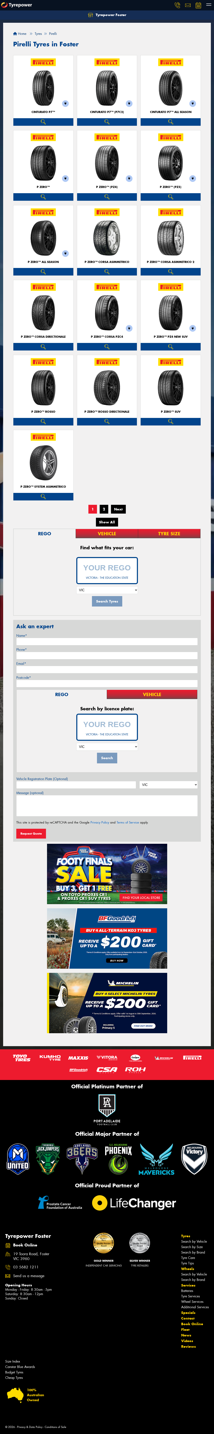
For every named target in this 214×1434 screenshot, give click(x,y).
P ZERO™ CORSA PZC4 (107, 337)
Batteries (187, 1291)
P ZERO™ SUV (171, 412)
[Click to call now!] (177, 5)
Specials (188, 1312)
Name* (21, 635)
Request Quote (31, 833)
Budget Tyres (14, 1372)
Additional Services (195, 1307)
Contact (188, 1318)
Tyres (185, 1236)
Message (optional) (30, 793)
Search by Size (192, 1247)
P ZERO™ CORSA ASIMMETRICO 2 (170, 262)
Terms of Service (128, 822)
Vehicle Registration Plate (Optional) (42, 779)
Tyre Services (190, 1296)
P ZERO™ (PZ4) (107, 187)
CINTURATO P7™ (43, 112)
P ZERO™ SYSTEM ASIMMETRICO (43, 487)
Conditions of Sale (55, 1427)
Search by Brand (193, 1252)
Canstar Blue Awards (20, 1367)
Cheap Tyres (14, 1378)
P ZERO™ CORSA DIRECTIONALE (43, 337)
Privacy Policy (99, 822)
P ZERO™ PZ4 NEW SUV (171, 337)
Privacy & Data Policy (29, 1427)
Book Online (192, 1324)
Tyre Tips (187, 1263)
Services (188, 1285)
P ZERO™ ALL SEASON (43, 262)
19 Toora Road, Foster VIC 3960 (31, 1256)
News (186, 1335)
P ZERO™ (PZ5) (170, 187)
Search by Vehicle (194, 1241)
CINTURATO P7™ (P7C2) (107, 112)
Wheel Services (192, 1301)
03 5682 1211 (26, 1267)
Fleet (185, 1329)
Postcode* (23, 677)
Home (21, 34)
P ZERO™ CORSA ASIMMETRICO (107, 262)
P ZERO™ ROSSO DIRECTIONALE (106, 412)
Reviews (188, 1346)
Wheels (187, 1268)
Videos (187, 1341)
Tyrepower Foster (110, 15)
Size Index (12, 1361)
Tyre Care (188, 1258)
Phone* (21, 649)
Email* (21, 663)
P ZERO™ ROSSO (43, 412)
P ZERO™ (43, 187)
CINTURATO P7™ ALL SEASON (170, 112)
